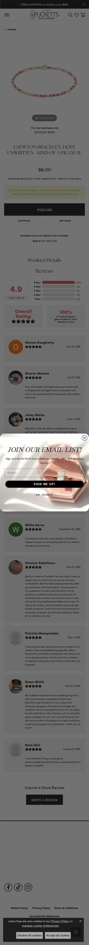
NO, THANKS (44, 494)
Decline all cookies (29, 935)
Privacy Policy (60, 921)
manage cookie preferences (40, 925)
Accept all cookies (58, 935)
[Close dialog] (84, 438)
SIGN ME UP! (44, 484)
